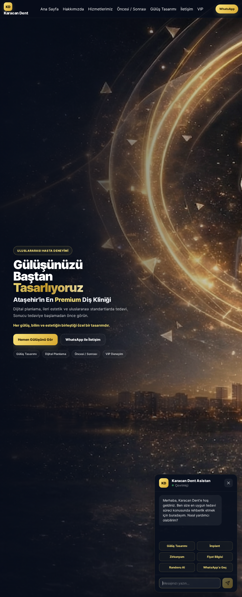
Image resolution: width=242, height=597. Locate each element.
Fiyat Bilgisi (215, 557)
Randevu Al (177, 567)
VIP (200, 9)
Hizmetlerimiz (100, 9)
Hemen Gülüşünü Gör (35, 339)
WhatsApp (227, 9)
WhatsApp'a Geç (215, 567)
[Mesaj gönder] (227, 583)
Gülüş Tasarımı (163, 9)
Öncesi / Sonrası (131, 9)
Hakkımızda (73, 9)
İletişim (187, 9)
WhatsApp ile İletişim (82, 339)
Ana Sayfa (49, 9)
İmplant (215, 546)
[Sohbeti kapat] (228, 483)
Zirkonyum (177, 557)
